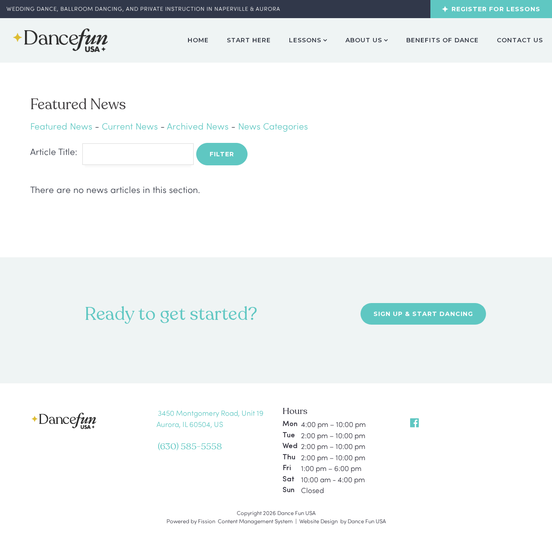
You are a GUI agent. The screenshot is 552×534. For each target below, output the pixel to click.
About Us (363, 40)
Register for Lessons (496, 9)
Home (198, 40)
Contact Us (520, 40)
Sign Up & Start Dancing (423, 314)
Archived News (198, 126)
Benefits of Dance (442, 40)
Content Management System (255, 521)
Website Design (318, 521)
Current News (130, 126)
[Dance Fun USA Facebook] (415, 422)
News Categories (273, 126)
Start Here (249, 40)
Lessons (305, 40)
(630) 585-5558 (190, 447)
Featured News (61, 126)
